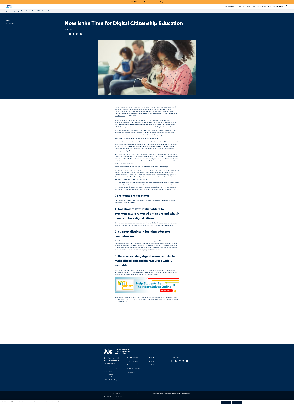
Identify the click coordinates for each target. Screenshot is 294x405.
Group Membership (133, 361)
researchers (171, 125)
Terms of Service (135, 393)
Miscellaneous (10, 23)
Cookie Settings (120, 396)
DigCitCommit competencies (147, 225)
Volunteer (130, 365)
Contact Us (115, 393)
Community (131, 372)
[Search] (286, 6)
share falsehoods (120, 116)
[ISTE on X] (176, 361)
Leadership (152, 365)
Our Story (151, 361)
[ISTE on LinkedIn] (187, 361)
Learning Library (250, 6)
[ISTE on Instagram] (179, 361)
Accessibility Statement (109, 396)
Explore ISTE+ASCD (228, 6)
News (110, 393)
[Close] (291, 402)
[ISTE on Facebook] (172, 361)
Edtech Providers (261, 6)
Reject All (226, 402)
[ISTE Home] (9, 6)
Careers (106, 393)
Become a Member (132, 357)
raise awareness (139, 114)
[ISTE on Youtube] (183, 361)
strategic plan (130, 144)
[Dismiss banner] (292, 1)
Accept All (237, 402)
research (156, 247)
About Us (151, 357)
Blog (22, 11)
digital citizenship (135, 122)
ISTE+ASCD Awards (133, 368)
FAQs (120, 393)
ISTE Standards (240, 6)
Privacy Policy (126, 393)
